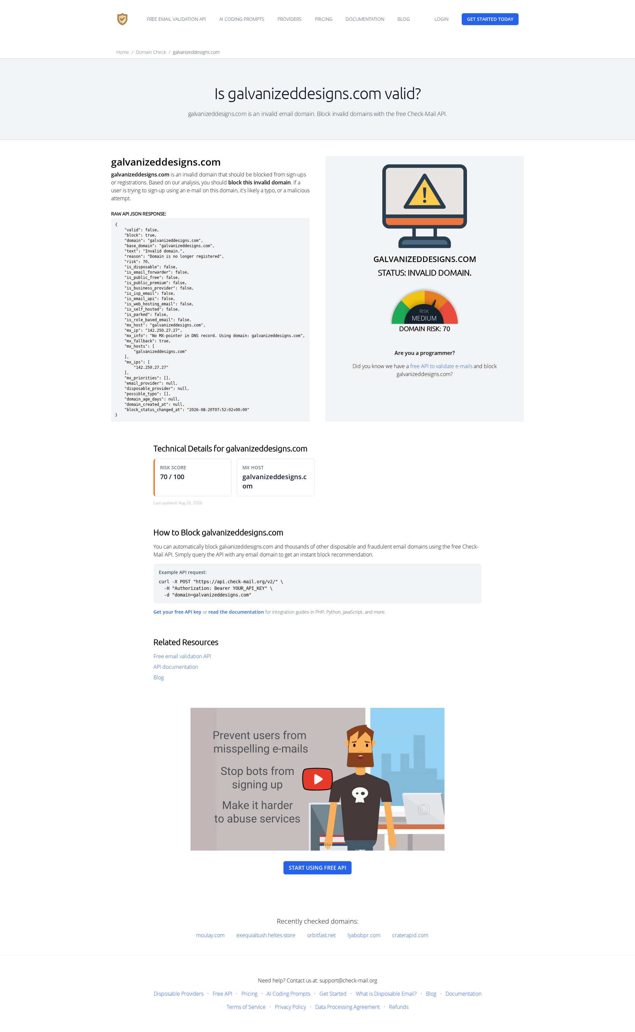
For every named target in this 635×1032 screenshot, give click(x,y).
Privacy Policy (290, 1007)
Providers (289, 19)
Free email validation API (176, 19)
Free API (222, 993)
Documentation (365, 19)
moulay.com (210, 935)
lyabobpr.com (364, 935)
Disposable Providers (178, 993)
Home (122, 52)
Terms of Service (246, 1007)
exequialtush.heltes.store (265, 935)
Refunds (398, 1007)
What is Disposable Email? (386, 993)
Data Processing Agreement (347, 1007)
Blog (404, 19)
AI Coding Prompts (241, 19)
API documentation (175, 666)
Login (441, 19)
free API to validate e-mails (441, 366)
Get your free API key (177, 612)
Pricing (323, 19)
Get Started (333, 993)
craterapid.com (410, 935)
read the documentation (236, 612)
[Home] (122, 19)
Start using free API (317, 867)
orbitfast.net (321, 935)
